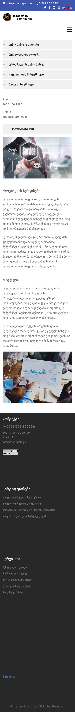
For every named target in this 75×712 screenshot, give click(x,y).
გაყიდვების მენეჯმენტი (26, 74)
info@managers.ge (19, 3)
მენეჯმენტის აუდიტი (24, 44)
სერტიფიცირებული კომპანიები (22, 503)
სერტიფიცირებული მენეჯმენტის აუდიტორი (29, 510)
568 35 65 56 (49, 3)
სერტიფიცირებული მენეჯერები (22, 497)
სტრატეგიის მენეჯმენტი (26, 64)
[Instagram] (60, 7)
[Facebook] (50, 7)
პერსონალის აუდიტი (24, 54)
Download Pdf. (23, 129)
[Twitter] (46, 7)
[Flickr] (55, 7)
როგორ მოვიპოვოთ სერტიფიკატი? (24, 516)
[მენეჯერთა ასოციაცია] (29, 17)
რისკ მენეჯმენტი (21, 84)
